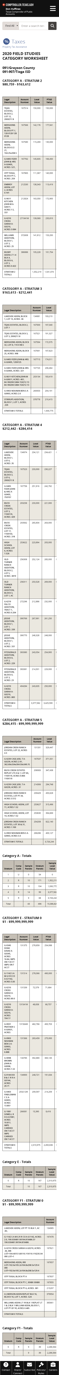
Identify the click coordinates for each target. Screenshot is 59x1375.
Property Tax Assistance (14, 46)
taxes (17, 41)
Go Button (52, 26)
